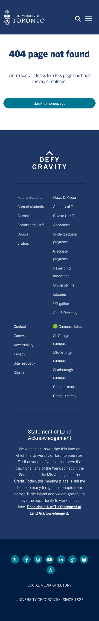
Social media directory (49, 585)
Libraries (60, 294)
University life (63, 285)
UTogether (61, 303)
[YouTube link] (49, 559)
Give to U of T (63, 215)
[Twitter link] (15, 559)
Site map (21, 372)
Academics (61, 224)
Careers (20, 335)
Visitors (23, 243)
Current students (30, 206)
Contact (20, 326)
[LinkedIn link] (61, 559)
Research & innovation (62, 272)
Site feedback (24, 363)
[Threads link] (51, 570)
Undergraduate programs (65, 238)
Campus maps (64, 386)
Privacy (19, 354)
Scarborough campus (63, 373)
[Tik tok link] (72, 559)
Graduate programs (60, 255)
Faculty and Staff (30, 224)
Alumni (23, 215)
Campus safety (64, 395)
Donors (23, 234)
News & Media (64, 197)
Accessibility (23, 344)
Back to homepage (50, 103)
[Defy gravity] (49, 156)
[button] (78, 18)
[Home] (24, 17)
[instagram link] (38, 559)
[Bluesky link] (84, 559)
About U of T (63, 206)
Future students (29, 197)
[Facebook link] (26, 559)
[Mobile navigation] (88, 18)
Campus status (70, 326)
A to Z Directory (65, 312)
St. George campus (61, 339)
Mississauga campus (62, 356)
